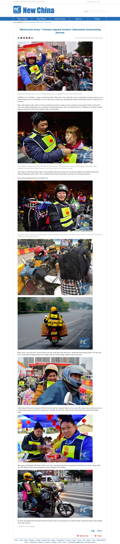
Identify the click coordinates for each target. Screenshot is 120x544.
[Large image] (29, 38)
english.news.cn (80, 542)
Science (68, 540)
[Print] (24, 38)
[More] (32, 38)
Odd (84, 540)
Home (16, 540)
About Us (41, 542)
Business (31, 540)
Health (74, 540)
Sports (53, 540)
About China (33, 542)
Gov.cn (26, 542)
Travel (79, 540)
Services (47, 542)
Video (93, 540)
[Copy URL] (27, 38)
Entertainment (60, 540)
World (26, 540)
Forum (64, 542)
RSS (59, 542)
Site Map (54, 542)
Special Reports (101, 540)
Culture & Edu (46, 540)
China (21, 540)
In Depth (38, 540)
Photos (88, 540)
